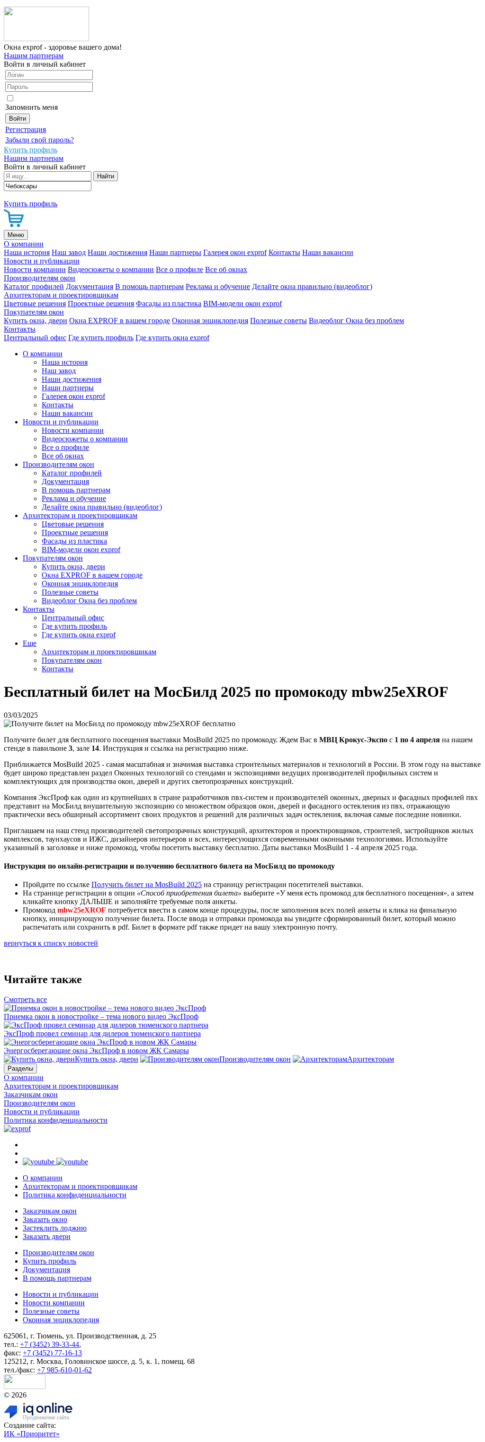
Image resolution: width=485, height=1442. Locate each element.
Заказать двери (47, 1236)
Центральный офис (35, 338)
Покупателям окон (34, 312)
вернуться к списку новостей (51, 943)
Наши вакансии (327, 252)
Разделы (20, 1068)
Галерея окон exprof (235, 252)
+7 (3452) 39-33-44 (49, 1344)
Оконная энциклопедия (210, 321)
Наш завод (69, 252)
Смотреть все (25, 999)
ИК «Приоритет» (32, 1434)
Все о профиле (179, 269)
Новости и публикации (42, 261)
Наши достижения (117, 252)
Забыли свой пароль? (39, 140)
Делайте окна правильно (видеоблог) (312, 286)
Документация (89, 286)
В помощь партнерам (149, 286)
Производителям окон (39, 278)
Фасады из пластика (168, 303)
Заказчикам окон (31, 1094)
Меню (16, 234)
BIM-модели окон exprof (242, 303)
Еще (29, 643)
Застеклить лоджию (55, 1228)
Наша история (27, 252)
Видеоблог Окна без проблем (356, 321)
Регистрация (25, 129)
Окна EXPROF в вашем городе (119, 321)
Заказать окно (45, 1219)
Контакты (284, 252)
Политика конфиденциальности (56, 1120)
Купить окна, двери (35, 321)
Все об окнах (226, 269)
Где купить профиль (101, 338)
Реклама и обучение (218, 286)
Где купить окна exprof (172, 338)
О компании (24, 244)
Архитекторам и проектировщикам (61, 295)
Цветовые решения (35, 303)
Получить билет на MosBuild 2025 (146, 884)
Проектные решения (101, 303)
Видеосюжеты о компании (111, 269)
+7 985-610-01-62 (64, 1370)
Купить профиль (49, 1261)
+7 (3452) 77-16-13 (52, 1353)
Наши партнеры (175, 252)
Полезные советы (278, 321)
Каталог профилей (34, 286)
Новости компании (35, 269)
